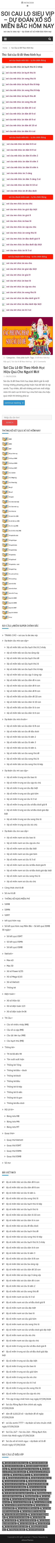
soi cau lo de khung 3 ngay (23, 1499)
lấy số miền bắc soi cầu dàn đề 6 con (23, 685)
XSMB (10, 439)
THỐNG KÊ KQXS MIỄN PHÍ (17, 898)
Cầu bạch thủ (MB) (13, 516)
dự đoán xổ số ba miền (17, 1478)
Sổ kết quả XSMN (13, 463)
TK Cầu (8, 1018)
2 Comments (41, 361)
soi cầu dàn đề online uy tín (16, 1514)
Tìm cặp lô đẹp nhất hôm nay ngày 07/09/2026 (28, 1399)
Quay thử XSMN (13, 603)
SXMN (7, 909)
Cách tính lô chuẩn (39, 1463)
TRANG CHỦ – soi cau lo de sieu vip (21, 635)
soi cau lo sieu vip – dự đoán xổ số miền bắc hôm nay (27, 19)
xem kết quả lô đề (36, 1529)
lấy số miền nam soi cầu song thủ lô (23, 876)
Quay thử (9, 1133)
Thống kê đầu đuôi (13, 535)
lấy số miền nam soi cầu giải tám (22, 854)
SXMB (7, 904)
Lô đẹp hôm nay (39, 1490)
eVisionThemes (27, 1540)
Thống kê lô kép (13, 550)
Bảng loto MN (13, 1121)
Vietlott (8, 953)
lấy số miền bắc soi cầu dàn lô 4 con (23, 707)
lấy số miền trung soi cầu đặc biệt (22, 788)
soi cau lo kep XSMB (22, 1502)
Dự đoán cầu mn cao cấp (16, 831)
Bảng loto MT (13, 1127)
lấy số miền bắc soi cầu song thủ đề (23, 753)
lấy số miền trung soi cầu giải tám (22, 793)
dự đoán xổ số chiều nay (41, 1478)
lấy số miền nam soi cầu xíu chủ (21, 881)
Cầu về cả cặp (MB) (13, 526)
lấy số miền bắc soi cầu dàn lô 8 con (23, 726)
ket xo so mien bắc (37, 1487)
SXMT (7, 915)
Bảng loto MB (13, 1116)
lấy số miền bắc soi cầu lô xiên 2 (21, 736)
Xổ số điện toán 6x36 (14, 502)
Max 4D (11, 492)
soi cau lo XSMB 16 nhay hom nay (18, 1505)
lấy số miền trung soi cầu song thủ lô (24, 819)
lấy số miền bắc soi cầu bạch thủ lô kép (25, 669)
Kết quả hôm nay (13, 453)
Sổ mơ (10, 617)
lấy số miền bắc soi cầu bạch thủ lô (23, 663)
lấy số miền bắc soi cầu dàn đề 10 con (24, 696)
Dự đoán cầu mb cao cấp (16, 640)
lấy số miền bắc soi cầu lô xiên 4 (21, 747)
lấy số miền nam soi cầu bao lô (21, 837)
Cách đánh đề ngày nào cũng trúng (25, 1469)
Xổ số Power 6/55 (13, 482)
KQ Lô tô (9, 1109)
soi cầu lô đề (10, 1520)
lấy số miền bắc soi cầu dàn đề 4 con (23, 680)
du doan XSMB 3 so (21, 1475)
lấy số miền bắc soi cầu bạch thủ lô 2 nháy (26, 647)
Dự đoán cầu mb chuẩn (15, 719)
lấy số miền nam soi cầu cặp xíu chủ (23, 843)
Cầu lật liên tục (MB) (14, 521)
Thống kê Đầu (12, 554)
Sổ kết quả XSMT (13, 468)
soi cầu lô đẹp (39, 1517)
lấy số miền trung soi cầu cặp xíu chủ (24, 782)
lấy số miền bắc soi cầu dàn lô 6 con (23, 713)
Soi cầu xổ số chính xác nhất (16, 1526)
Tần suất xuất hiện (13, 574)
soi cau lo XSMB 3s (43, 1502)
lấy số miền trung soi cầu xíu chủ (22, 824)
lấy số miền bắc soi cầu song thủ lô (23, 758)
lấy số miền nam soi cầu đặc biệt (22, 848)
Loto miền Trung (13, 593)
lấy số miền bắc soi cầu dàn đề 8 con (23, 691)
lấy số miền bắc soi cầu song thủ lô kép (25, 764)
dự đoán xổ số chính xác (15, 1481)
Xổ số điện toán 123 (13, 506)
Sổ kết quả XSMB (13, 458)
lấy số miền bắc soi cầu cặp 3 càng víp (24, 674)
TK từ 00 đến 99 (12, 579)
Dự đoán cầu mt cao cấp (16, 770)
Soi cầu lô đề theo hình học (22, 361)
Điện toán (9, 994)
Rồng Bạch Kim (31, 1496)
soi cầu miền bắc (27, 1523)
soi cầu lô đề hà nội (28, 1520)
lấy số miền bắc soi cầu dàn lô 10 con (24, 702)
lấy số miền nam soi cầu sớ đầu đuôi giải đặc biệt (29, 870)
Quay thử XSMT (12, 608)
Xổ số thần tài (12, 511)
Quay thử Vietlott (13, 612)
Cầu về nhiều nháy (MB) (15, 530)
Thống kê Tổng (12, 569)
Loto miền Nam (13, 588)
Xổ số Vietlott (13, 982)
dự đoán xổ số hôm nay (14, 1484)
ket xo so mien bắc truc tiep (16, 1490)
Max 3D (10, 487)
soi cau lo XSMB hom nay (28, 1508)
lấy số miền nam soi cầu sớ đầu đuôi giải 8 (26, 865)
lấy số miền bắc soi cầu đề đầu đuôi (23, 731)
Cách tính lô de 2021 (13, 1466)
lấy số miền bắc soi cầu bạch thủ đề (23, 658)
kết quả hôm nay (13, 920)
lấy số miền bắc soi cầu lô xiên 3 (21, 742)
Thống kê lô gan (13, 540)
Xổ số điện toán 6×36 (16, 1011)
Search (9, 422)
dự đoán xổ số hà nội (37, 1481)
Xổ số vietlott (12, 473)
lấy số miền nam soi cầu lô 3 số (21, 859)
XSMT (10, 449)
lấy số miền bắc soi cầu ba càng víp (23, 652)
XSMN (10, 444)
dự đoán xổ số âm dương (15, 1487)
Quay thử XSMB (12, 598)
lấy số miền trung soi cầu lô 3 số (22, 799)
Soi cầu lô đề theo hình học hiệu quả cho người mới (24, 369)
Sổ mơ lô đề (10, 893)
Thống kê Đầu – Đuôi (14, 564)
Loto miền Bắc (12, 583)
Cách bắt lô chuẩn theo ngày (16, 1463)
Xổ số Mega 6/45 (13, 477)
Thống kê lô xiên (13, 545)
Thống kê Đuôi (12, 559)
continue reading (13, 402)
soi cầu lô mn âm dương (19, 1517)
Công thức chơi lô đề (14, 887)
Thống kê (11, 497)
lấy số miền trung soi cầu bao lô (22, 777)
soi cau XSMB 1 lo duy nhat (34, 1511)
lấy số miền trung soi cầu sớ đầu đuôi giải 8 (27, 804)
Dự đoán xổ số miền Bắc (38, 1484)
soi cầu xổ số (44, 1523)
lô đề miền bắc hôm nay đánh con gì (19, 1493)
